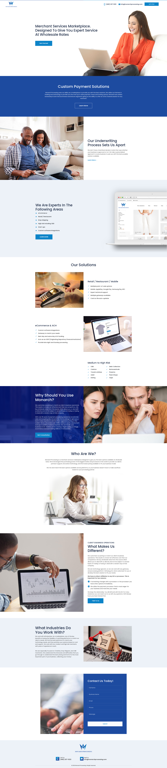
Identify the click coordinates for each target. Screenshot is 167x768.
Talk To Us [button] (95, 601)
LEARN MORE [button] (44, 237)
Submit (105, 724)
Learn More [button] (83, 106)
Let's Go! (151, 4)
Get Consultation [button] (43, 435)
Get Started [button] (43, 43)
